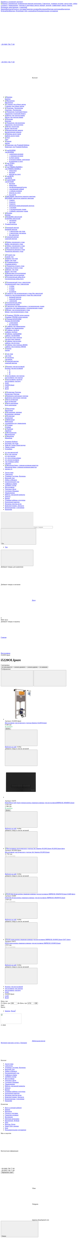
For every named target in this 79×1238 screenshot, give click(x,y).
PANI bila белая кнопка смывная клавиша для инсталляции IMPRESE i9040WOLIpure (35, 898)
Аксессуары (9, 472)
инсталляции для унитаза (14, 988)
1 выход (12, 200)
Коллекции (43, 9)
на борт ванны (14, 158)
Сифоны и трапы (11, 483)
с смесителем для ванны (17, 233)
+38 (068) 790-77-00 (8, 44)
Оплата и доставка (19, 9)
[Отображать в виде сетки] (17, 678)
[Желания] (39, 576)
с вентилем (13, 301)
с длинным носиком (16, 156)
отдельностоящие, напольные (19, 159)
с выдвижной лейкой (16, 189)
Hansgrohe (8, 509)
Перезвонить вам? (7, 1172)
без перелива (13, 324)
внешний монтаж (15, 297)
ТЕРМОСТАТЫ (10, 485)
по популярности (7, 667)
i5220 (7, 992)
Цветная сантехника (54, 9)
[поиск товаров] (17, 520)
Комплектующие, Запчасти (14, 506)
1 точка (11, 286)
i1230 (7, 996)
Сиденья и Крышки (12, 491)
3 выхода (12, 204)
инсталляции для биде (13, 990)
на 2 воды (12, 194)
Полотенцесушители (12, 502)
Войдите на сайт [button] (11, 747)
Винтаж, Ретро (14, 11)
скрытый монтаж (15, 299)
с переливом (13, 323)
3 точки (11, 290)
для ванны (12, 220)
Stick (7, 11)
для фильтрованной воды (18, 187)
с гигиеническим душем (17, 209)
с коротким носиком (16, 154)
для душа (12, 222)
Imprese (3, 9)
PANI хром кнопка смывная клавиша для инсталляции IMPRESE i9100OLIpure (33, 943)
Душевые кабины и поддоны (15, 500)
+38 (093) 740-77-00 (8, 62)
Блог (35, 11)
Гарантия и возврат (33, 9)
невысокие (13, 170)
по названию (43, 667)
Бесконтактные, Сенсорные (14, 507)
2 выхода (12, 202)
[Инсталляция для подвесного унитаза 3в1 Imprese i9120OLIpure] (41, 848)
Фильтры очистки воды (13, 504)
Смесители (9, 474)
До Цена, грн (22, 1003)
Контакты (9, 9)
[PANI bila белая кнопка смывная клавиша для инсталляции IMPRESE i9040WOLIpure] (41, 894)
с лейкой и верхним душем (18, 211)
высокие (12, 172)
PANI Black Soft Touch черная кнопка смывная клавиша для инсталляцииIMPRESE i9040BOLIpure (39, 803)
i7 (9, 370)
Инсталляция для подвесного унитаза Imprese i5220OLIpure (26, 723)
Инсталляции (9, 487)
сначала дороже (32, 667)
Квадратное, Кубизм (12, 1120)
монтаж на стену (15, 174)
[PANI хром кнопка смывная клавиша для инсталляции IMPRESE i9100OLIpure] (41, 939)
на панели (12, 291)
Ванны (7, 498)
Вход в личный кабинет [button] (13, 1108)
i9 (9, 374)
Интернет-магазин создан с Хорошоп (14, 1043)
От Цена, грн (5, 1003)
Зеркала (7, 496)
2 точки (11, 288)
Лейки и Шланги (11, 480)
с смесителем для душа (17, 231)
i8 (9, 372)
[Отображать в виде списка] (50, 678)
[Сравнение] (17, 558)
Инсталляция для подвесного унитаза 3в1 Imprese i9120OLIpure (27, 852)
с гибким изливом (15, 191)
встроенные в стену (16, 161)
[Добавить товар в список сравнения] (21, 758)
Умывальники (10, 493)
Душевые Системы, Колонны (15, 476)
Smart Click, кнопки (27, 11)
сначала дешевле (19, 667)
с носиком (12, 207)
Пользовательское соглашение (47, 11)
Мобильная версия (38, 1041)
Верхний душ (10, 478)
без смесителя (14, 235)
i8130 (7, 998)
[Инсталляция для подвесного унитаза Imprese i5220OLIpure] (41, 704)
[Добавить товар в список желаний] (21, 738)
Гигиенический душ (12, 482)
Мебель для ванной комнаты (15, 495)
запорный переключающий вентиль (21, 206)
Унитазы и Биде (10, 489)
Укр (6, 547)
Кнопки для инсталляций (14, 987)
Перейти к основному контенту (12, 2)
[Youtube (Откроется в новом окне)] (16, 27)
